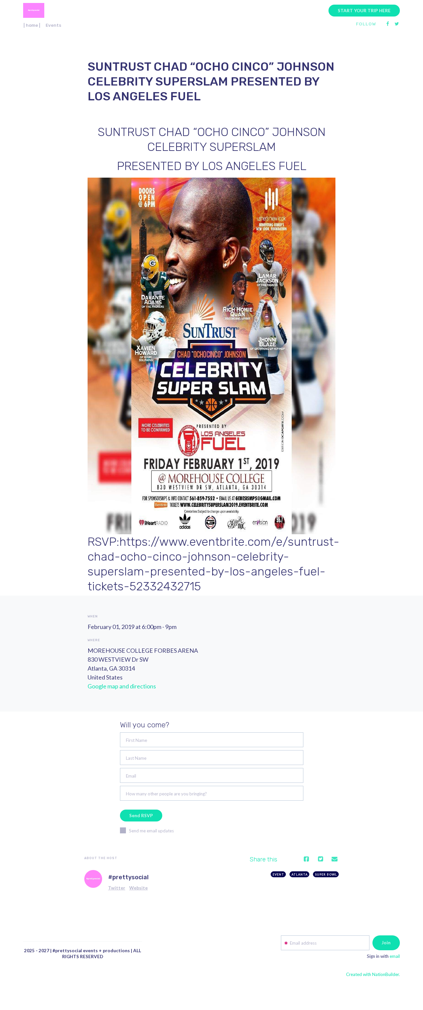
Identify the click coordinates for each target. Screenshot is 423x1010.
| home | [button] (31, 25)
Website (138, 887)
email (395, 956)
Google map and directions (122, 686)
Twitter (116, 887)
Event (278, 874)
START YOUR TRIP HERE (364, 10)
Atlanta (299, 874)
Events (53, 25)
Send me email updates (151, 830)
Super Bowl (326, 874)
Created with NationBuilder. (373, 974)
